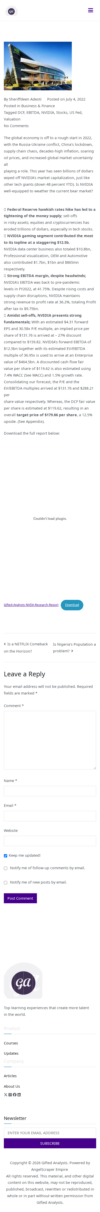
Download (72, 605)
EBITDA (32, 112)
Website (11, 830)
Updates (11, 1053)
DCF (21, 112)
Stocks (61, 112)
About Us (12, 1086)
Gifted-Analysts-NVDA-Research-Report (31, 605)
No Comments (16, 125)
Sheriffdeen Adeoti (25, 99)
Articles (10, 1075)
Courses (11, 1043)
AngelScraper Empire (50, 1169)
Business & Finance (38, 105)
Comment (14, 705)
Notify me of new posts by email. (38, 882)
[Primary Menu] (90, 10)
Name (10, 780)
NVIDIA (47, 112)
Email (10, 805)
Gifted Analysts (54, 1162)
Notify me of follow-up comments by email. (47, 867)
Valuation (12, 119)
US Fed (75, 112)
